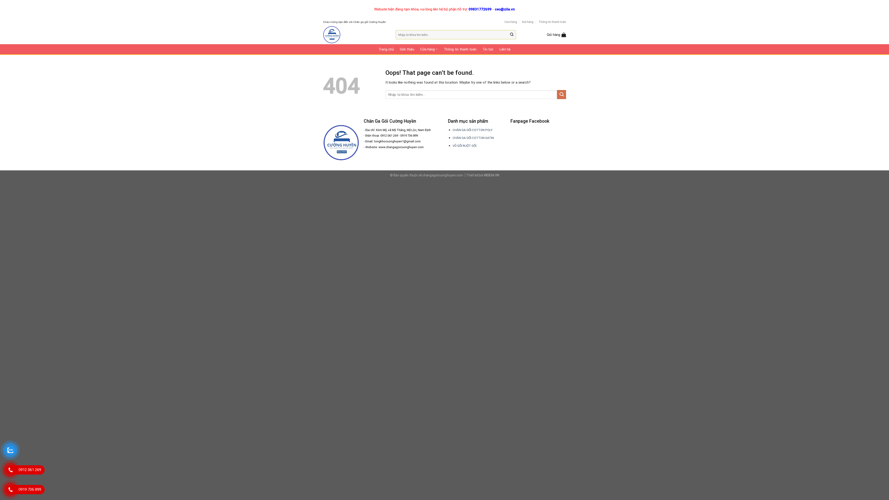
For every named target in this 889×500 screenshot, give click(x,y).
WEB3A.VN (491, 175)
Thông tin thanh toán (552, 22)
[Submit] (512, 35)
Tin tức (488, 49)
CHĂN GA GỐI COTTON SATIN (473, 138)
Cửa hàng (510, 22)
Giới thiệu (407, 49)
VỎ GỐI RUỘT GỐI (464, 145)
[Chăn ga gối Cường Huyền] (356, 34)
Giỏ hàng (527, 22)
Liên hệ (505, 49)
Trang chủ (386, 49)
